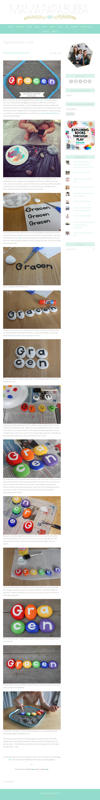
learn (52, 26)
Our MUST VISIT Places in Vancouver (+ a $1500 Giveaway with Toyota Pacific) (84, 164)
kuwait (74, 26)
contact (46, 31)
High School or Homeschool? (83, 187)
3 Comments (8, 781)
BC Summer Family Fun (81, 172)
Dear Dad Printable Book (82, 216)
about (55, 31)
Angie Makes (56, 793)
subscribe (70, 114)
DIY (66, 26)
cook (60, 26)
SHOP (10, 26)
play (37, 26)
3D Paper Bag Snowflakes (82, 201)
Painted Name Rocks (16, 52)
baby (29, 26)
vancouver (86, 26)
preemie (20, 26)
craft (44, 26)
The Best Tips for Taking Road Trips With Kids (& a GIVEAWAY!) (83, 225)
